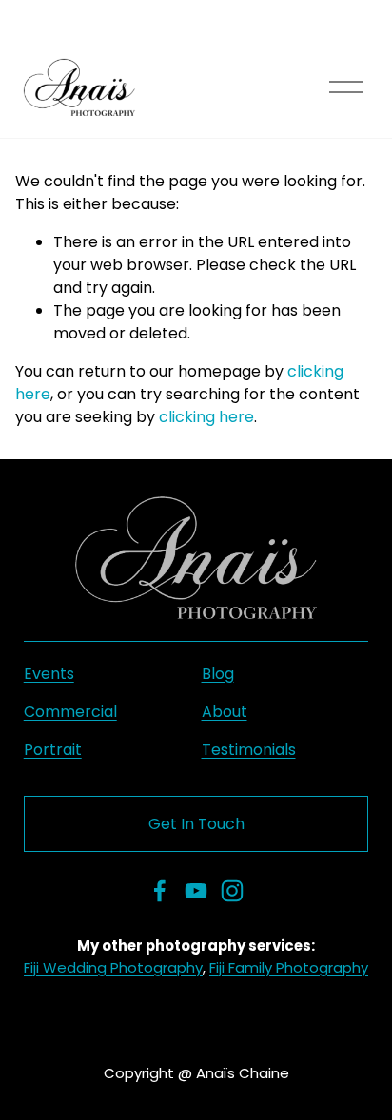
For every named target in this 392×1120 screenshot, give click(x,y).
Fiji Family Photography (288, 967)
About (224, 712)
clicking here (206, 417)
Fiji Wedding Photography (113, 967)
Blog (218, 674)
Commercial (70, 712)
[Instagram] (232, 890)
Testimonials (249, 750)
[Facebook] (159, 890)
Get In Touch (196, 824)
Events (49, 674)
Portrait (53, 750)
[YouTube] (196, 890)
